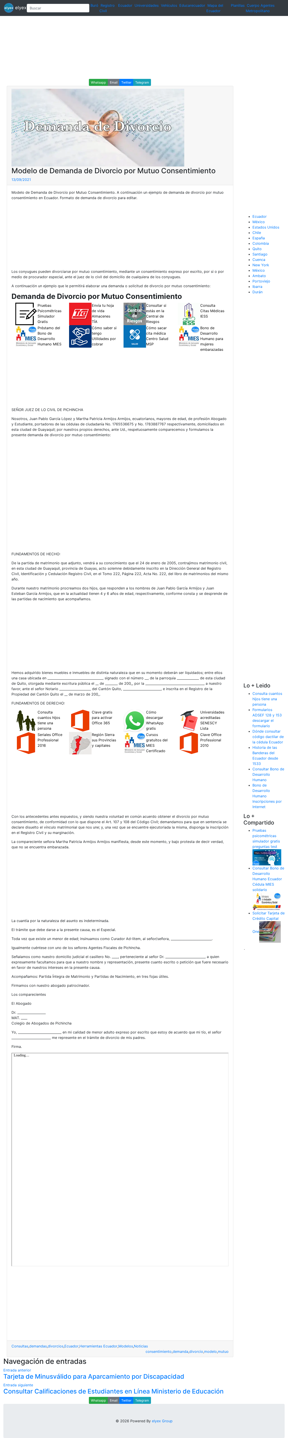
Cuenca (258, 259)
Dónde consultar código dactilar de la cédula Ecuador (268, 736)
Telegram (142, 82)
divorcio (196, 1351)
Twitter (126, 82)
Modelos (125, 1346)
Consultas (19, 1346)
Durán (257, 292)
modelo (210, 1351)
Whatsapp (98, 82)
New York (260, 265)
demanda (180, 1351)
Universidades (147, 5)
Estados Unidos (265, 227)
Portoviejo (261, 281)
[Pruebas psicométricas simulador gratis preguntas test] (266, 857)
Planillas (238, 5)
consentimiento (159, 1351)
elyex (18, 7)
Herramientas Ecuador (98, 1346)
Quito (257, 249)
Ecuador (125, 5)
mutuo (223, 1351)
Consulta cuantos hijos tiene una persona (267, 699)
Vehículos (169, 5)
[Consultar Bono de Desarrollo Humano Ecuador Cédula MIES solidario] (266, 901)
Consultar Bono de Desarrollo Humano (268, 774)
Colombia (260, 243)
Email (113, 82)
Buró (94, 5)
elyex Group (162, 1421)
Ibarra (257, 286)
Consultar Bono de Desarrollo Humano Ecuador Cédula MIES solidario (268, 879)
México (258, 222)
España (258, 238)
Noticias (141, 1346)
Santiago (260, 254)
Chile (256, 232)
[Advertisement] (135, 47)
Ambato (259, 275)
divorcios (55, 1346)
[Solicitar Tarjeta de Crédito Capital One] (270, 931)
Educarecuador (192, 5)
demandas (38, 1346)
